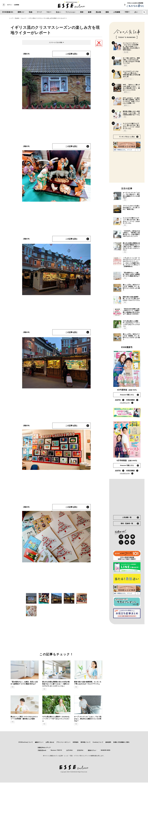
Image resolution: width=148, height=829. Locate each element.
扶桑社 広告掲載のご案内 (121, 742)
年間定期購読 (130, 400)
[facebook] (127, 536)
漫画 (107, 12)
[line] (132, 536)
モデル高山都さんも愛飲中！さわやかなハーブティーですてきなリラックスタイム (55, 719)
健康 (89, 12)
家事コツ (21, 12)
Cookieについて (98, 742)
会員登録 (16, 4)
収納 (30, 12)
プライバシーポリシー (63, 742)
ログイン (9, 4)
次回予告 (118, 400)
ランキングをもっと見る (127, 136)
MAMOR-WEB (105, 750)
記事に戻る (99, 45)
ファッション (71, 12)
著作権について (86, 742)
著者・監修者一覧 (127, 523)
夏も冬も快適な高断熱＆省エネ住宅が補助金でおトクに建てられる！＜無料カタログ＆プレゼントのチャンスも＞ (55, 684)
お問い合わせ (50, 742)
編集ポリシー (39, 742)
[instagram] (121, 536)
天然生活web (42, 750)
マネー (48, 12)
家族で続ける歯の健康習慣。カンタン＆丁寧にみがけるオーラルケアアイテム (87, 683)
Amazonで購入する (127, 395)
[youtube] (127, 542)
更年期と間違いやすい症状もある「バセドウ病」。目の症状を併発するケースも (131, 113)
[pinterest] (132, 542)
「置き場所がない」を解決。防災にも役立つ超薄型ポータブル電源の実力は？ (24, 683)
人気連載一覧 (126, 517)
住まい (58, 12)
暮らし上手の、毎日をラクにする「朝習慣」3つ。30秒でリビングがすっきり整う (131, 287)
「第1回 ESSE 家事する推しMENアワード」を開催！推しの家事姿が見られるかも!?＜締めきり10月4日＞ (131, 311)
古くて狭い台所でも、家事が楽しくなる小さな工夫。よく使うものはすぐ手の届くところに (131, 60)
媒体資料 (108, 742)
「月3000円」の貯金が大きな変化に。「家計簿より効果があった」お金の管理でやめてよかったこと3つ (131, 233)
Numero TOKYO (56, 750)
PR (12, 687)
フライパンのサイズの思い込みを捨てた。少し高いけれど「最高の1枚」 (131, 207)
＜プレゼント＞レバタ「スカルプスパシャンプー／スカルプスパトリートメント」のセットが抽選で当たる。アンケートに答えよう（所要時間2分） (131, 262)
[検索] (137, 149)
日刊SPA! (80, 750)
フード (39, 12)
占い (136, 12)
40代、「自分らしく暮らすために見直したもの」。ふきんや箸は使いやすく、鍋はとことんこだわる (131, 87)
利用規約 (75, 742)
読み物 (98, 12)
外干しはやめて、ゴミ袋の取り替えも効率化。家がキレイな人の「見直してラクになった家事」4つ (131, 100)
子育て (127, 12)
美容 (81, 12)
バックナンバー (125, 403)
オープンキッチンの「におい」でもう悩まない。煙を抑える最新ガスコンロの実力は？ (87, 719)
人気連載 (116, 12)
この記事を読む (71, 54)
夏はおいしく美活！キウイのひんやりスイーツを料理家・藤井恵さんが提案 (24, 718)
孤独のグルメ (92, 750)
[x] (121, 542)
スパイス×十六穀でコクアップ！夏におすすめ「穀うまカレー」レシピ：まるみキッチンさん (131, 126)
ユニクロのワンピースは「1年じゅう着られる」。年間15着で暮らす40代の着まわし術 (131, 74)
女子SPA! (69, 750)
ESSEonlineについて (26, 742)
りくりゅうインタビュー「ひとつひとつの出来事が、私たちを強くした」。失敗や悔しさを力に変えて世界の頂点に (131, 46)
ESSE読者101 (7, 12)
